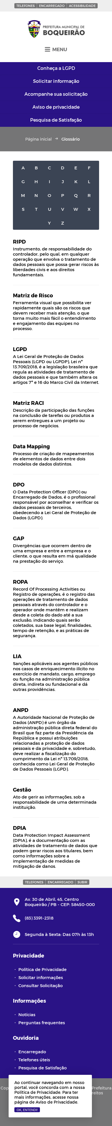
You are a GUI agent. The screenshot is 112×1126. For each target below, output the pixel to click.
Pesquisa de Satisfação (42, 1067)
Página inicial (38, 139)
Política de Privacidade (42, 969)
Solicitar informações (40, 977)
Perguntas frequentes (41, 1022)
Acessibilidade (82, 5)
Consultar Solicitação (40, 985)
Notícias (26, 1014)
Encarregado (52, 5)
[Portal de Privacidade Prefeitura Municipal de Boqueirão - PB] (56, 29)
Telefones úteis (34, 1059)
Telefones (25, 5)
